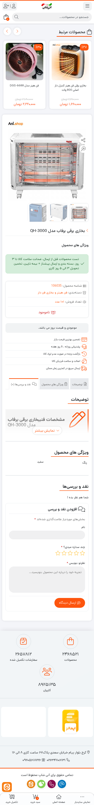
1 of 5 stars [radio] (82, 553)
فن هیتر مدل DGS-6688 (24, 86)
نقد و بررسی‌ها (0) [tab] (21, 384)
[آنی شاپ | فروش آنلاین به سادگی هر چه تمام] (46, 6)
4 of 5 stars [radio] (64, 553)
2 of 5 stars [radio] (76, 553)
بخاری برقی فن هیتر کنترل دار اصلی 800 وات (70, 88)
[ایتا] (7, 787)
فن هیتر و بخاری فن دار (52, 292)
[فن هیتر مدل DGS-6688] (24, 61)
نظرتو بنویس (76, 563)
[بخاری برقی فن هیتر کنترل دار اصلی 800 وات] (70, 61)
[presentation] (17, 31)
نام (83, 527)
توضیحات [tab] (77, 384)
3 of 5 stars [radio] (70, 553)
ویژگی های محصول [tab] (53, 384)
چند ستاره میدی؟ (73, 547)
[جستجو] (16, 17)
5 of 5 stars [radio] (58, 553)
